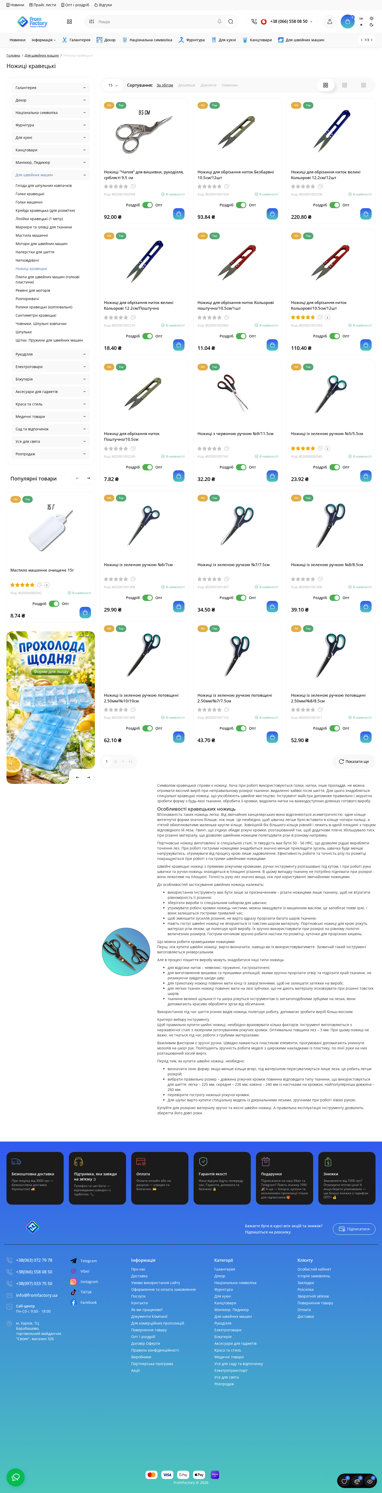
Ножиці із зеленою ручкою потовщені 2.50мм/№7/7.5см (234, 698)
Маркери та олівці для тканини (44, 227)
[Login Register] (330, 22)
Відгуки (105, 4)
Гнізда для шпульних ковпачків (44, 185)
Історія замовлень (314, 1275)
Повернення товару (149, 1329)
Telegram (89, 1260)
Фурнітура (25, 125)
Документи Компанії (149, 1316)
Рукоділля (24, 354)
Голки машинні (29, 202)
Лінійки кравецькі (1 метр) (39, 218)
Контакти (139, 1302)
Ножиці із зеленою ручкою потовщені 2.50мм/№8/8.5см (328, 698)
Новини (16, 4)
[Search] (219, 21)
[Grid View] (325, 85)
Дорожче (209, 85)
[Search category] (91, 21)
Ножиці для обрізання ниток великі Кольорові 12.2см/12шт (325, 174)
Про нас (138, 1269)
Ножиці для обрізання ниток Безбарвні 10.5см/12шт (235, 174)
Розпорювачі (27, 298)
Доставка (139, 1275)
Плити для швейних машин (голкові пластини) (48, 279)
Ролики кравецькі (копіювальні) (44, 306)
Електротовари (29, 366)
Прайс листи (44, 4)
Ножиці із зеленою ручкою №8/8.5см (327, 564)
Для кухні (24, 137)
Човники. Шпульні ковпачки (41, 323)
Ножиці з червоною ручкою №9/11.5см (235, 433)
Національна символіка (37, 112)
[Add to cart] (85, 612)
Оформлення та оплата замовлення (163, 1289)
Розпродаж (25, 453)
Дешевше (186, 85)
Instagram (89, 1281)
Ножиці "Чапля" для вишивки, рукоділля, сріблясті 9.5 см (144, 174)
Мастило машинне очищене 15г (42, 570)
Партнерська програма (152, 1363)
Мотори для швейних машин (42, 243)
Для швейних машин (34, 174)
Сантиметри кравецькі (36, 315)
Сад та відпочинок (32, 428)
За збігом (165, 85)
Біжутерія (24, 379)
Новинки (230, 85)
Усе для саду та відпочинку (238, 1363)
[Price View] (363, 85)
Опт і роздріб (76, 4)
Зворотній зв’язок (313, 1296)
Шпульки (24, 331)
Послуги (138, 1296)
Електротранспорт (231, 1370)
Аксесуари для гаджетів (37, 391)
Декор (21, 100)
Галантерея (26, 87)
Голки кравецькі (30, 193)
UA (361, 18)
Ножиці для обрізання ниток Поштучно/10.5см (132, 436)
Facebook (89, 1302)
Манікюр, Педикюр (33, 162)
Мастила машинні (32, 235)
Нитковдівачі (27, 260)
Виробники (141, 1356)
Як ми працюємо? (147, 1309)
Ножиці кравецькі (31, 268)
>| (131, 761)
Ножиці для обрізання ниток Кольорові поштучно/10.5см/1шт (235, 305)
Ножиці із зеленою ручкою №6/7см (138, 564)
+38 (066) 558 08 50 (288, 21)
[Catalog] (69, 22)
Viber (85, 1271)
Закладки (306, 1282)
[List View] (344, 85)
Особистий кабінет (314, 1269)
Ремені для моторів (33, 290)
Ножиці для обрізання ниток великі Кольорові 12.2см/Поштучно (138, 305)
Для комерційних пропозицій (157, 1323)
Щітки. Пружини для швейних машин (49, 340)
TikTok (86, 1292)
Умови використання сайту (155, 1282)
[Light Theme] (371, 18)
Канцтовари (26, 149)
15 (111, 85)
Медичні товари (30, 416)
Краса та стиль (29, 404)
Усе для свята (28, 441)
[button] (70, 636)
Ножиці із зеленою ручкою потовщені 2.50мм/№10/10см (141, 698)
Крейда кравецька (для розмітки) (45, 210)
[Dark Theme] (371, 25)
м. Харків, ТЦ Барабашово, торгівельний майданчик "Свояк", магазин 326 (38, 1331)
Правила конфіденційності (155, 1350)
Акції (135, 1370)
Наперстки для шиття (35, 251)
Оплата (304, 1309)
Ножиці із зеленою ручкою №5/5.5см (327, 433)
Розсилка (306, 1289)
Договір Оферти (145, 1343)
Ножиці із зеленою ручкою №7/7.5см (233, 564)
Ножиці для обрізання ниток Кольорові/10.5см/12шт (319, 305)
